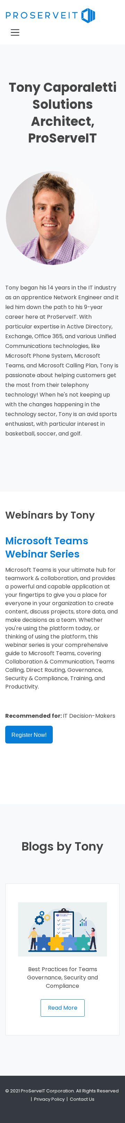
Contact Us (82, 1099)
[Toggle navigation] (15, 32)
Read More (62, 1008)
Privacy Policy (49, 1099)
